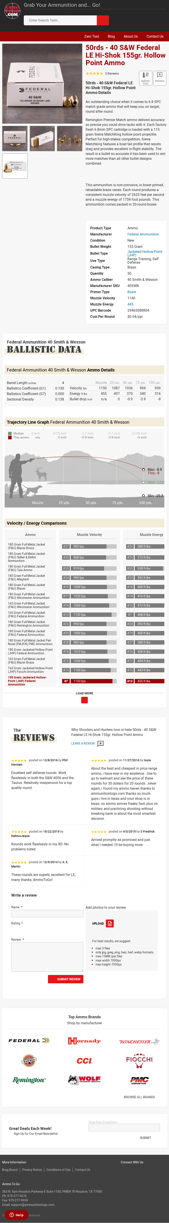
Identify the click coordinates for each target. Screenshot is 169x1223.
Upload (98, 923)
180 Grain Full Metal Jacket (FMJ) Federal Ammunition (26, 633)
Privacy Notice (32, 1170)
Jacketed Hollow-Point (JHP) (144, 253)
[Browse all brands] (160, 1097)
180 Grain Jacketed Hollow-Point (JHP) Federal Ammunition (30, 651)
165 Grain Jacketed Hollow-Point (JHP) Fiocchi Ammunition (30, 670)
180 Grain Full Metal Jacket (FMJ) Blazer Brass (26, 546)
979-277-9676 (17, 1196)
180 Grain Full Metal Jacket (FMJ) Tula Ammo (26, 568)
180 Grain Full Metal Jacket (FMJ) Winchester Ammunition (29, 596)
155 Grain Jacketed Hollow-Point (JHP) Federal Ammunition (27, 680)
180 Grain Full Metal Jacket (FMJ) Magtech (26, 577)
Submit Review (68, 979)
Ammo (30, 534)
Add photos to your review (106, 907)
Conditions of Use (58, 1170)
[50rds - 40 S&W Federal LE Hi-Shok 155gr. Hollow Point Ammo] (42, 83)
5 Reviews (112, 73)
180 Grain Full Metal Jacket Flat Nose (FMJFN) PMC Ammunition (30, 642)
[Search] (103, 20)
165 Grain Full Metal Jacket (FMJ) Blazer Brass (26, 660)
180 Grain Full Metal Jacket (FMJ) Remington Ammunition (28, 623)
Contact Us (82, 1170)
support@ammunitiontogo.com (32, 1205)
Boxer (131, 291)
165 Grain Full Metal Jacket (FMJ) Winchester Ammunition (29, 605)
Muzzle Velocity (89, 534)
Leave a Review (83, 743)
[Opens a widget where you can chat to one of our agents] (16, 1215)
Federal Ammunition (143, 234)
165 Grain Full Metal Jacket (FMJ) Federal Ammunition (26, 614)
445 (130, 304)
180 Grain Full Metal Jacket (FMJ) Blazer (26, 586)
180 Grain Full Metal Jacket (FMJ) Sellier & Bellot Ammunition (26, 557)
